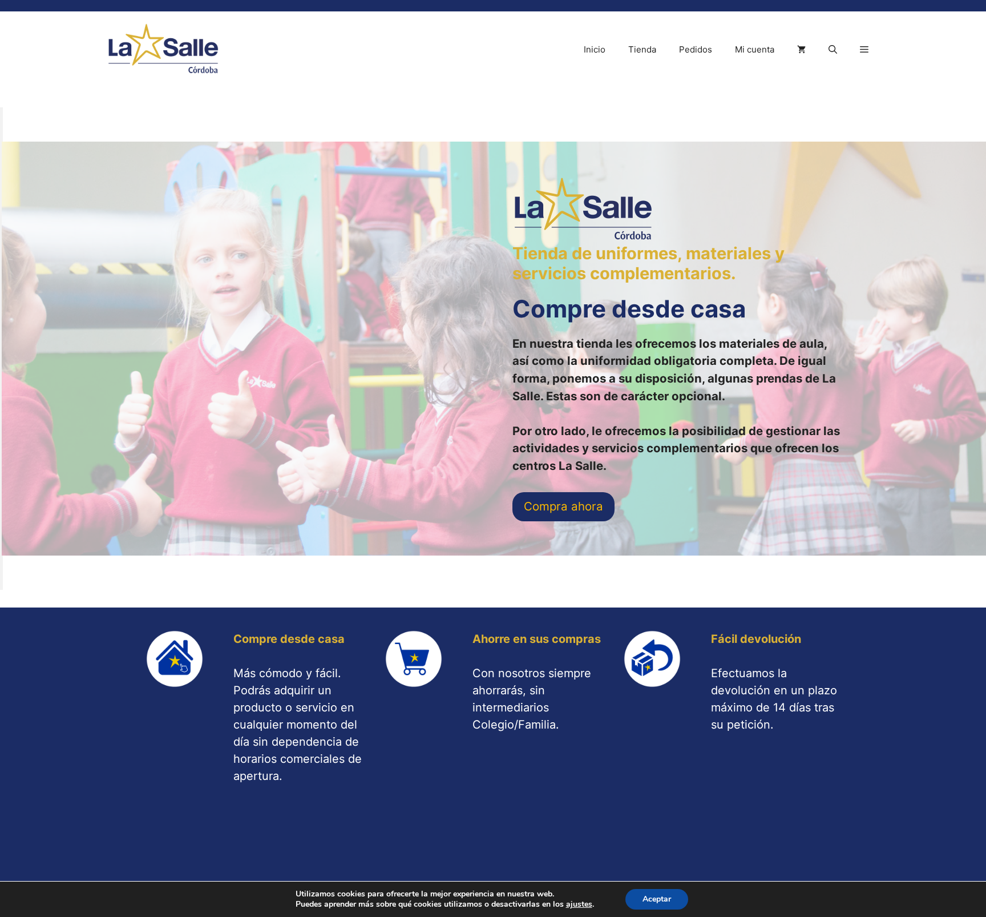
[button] (864, 50)
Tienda (642, 49)
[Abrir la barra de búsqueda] (832, 50)
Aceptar (656, 899)
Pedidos (695, 49)
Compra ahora (563, 506)
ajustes (579, 904)
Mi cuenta (754, 49)
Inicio (594, 49)
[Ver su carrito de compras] (801, 50)
